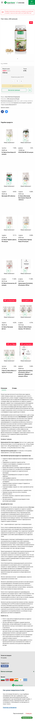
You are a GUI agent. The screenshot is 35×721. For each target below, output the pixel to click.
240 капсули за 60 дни (13, 98)
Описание (4, 388)
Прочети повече (5, 107)
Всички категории (6, 671)
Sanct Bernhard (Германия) (12, 96)
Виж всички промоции (14, 90)
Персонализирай (18, 713)
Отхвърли (29, 713)
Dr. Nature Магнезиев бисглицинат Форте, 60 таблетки (24, 197)
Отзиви (14, 388)
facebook (5, 666)
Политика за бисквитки (9, 707)
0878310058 (21, 2)
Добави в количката (17, 86)
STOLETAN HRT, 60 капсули (25, 152)
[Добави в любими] (8, 139)
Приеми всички (27, 717)
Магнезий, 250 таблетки (8, 196)
